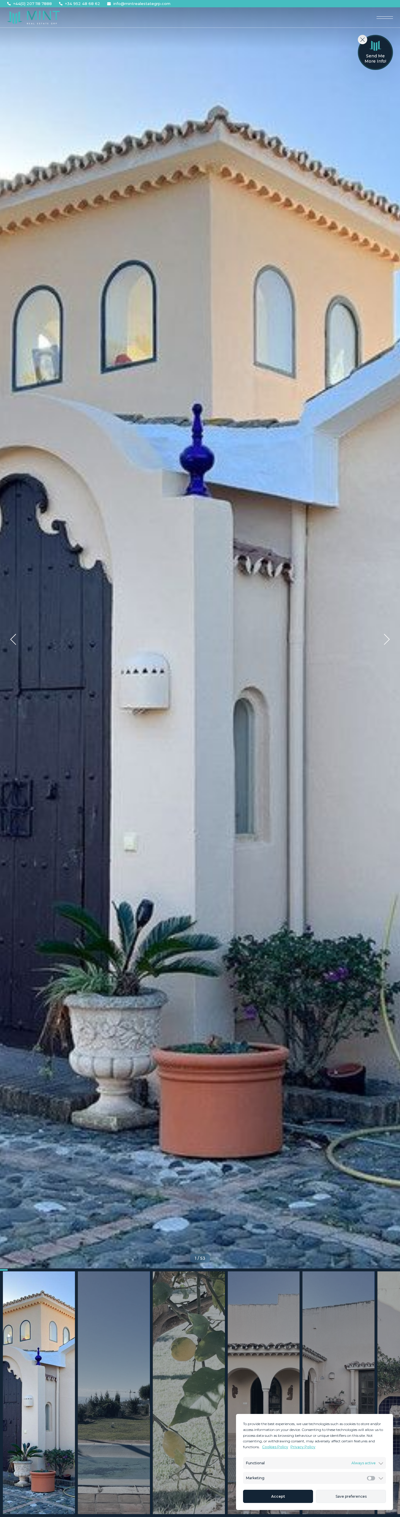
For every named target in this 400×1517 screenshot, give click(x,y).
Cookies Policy (275, 1447)
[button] (13, 639)
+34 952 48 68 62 (82, 4)
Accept (278, 1496)
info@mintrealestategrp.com (141, 4)
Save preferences (351, 1496)
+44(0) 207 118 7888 (32, 4)
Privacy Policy (302, 1447)
